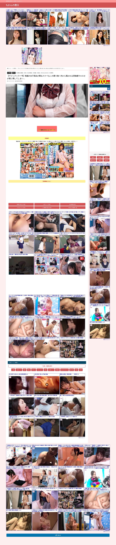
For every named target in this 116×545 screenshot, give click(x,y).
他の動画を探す (72, 204)
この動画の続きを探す (47, 207)
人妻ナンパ (51, 369)
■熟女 (93, 157)
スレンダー (39, 369)
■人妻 (100, 157)
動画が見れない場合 (21, 204)
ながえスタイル (64, 369)
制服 (35, 72)
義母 (25, 369)
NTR (81, 369)
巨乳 (45, 369)
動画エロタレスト (107, 45)
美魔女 (57, 369)
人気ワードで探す (47, 204)
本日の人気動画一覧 (72, 207)
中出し (14, 72)
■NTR (106, 160)
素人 (39, 72)
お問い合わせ (58, 535)
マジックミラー (45, 72)
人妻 (13, 369)
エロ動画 (9, 72)
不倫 (76, 369)
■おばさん (93, 160)
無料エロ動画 (20, 72)
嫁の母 (71, 369)
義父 (29, 369)
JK (25, 72)
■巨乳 (106, 157)
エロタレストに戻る (21, 207)
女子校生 (30, 72)
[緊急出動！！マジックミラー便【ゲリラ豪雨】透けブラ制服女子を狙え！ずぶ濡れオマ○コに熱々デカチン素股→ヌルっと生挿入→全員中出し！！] (47, 160)
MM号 (52, 72)
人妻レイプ (19, 369)
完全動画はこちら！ (47, 181)
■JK (100, 160)
